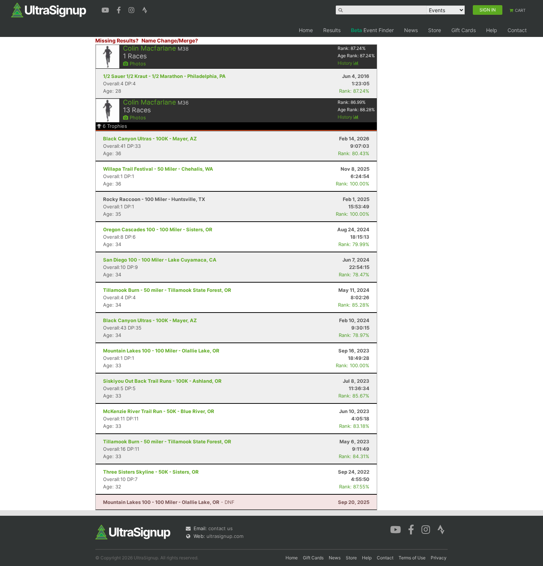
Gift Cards (463, 30)
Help (491, 30)
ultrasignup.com (224, 536)
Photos (137, 64)
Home (306, 30)
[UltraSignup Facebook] (120, 9)
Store (434, 30)
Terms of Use (412, 557)
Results (332, 30)
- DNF (169, 502)
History (346, 63)
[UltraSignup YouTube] (106, 9)
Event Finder (372, 30)
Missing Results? (117, 40)
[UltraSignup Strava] (144, 9)
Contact (517, 30)
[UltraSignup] (48, 10)
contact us (220, 528)
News (411, 30)
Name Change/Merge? (169, 40)
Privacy (439, 557)
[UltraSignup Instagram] (132, 9)
